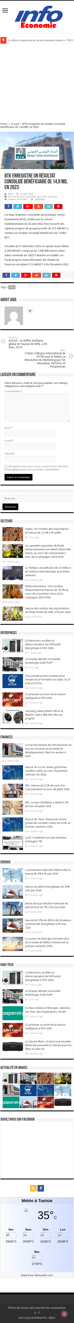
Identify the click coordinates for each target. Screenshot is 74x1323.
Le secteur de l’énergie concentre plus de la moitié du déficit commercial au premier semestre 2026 (47, 942)
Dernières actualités (36, 196)
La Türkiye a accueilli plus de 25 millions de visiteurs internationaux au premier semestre (48, 571)
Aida (10, 194)
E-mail (9, 440)
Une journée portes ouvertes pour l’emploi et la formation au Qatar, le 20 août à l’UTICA (47, 679)
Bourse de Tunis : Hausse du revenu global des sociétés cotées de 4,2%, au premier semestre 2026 (48, 823)
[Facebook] (40, 1188)
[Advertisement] (37, 83)
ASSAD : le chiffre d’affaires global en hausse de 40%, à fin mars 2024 (28, 342)
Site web (10, 453)
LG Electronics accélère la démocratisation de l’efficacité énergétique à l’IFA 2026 (43, 644)
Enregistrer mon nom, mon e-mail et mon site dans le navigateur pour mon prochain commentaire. (36, 468)
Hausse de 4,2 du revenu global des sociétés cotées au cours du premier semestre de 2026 (46, 770)
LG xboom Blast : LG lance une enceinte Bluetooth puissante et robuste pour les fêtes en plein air (48, 1045)
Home (3, 123)
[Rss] (33, 1188)
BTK (12, 287)
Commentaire (14, 391)
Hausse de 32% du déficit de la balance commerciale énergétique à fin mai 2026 (48, 924)
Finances (52, 196)
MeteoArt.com (44, 1275)
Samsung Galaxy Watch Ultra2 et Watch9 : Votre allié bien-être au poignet (44, 714)
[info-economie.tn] (37, 16)
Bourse (20, 196)
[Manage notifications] (64, 1314)
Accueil (15, 123)
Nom (8, 427)
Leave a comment (17, 199)
